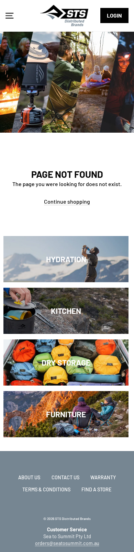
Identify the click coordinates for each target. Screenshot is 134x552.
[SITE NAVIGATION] (9, 15)
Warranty (103, 477)
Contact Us (65, 477)
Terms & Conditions (46, 489)
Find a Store (96, 489)
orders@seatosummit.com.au (67, 543)
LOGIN (114, 15)
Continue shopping (67, 201)
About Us (29, 477)
